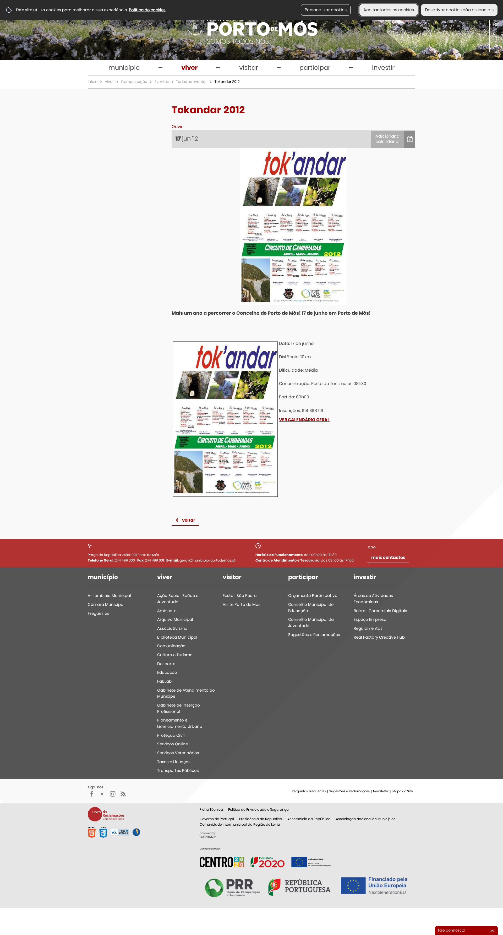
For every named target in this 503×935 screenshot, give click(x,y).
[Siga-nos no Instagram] (113, 794)
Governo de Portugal (217, 818)
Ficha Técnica (211, 809)
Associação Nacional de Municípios (365, 818)
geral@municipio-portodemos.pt (207, 560)
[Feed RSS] (123, 794)
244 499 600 (125, 560)
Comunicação (134, 81)
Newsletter (381, 791)
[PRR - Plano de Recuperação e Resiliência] (265, 857)
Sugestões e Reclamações (349, 791)
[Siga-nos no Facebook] (92, 794)
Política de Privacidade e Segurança (258, 809)
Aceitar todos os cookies (388, 10)
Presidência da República (260, 818)
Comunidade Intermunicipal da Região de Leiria (240, 824)
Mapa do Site (402, 791)
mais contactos (388, 557)
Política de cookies (147, 10)
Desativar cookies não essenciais (459, 10)
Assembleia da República (309, 818)
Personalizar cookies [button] (326, 10)
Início (92, 81)
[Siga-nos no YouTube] (102, 794)
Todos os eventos (191, 81)
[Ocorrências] (496, 46)
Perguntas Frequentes (309, 791)
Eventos (162, 81)
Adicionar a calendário (387, 139)
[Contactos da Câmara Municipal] (496, 35)
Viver (109, 81)
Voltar (188, 520)
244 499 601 (154, 560)
